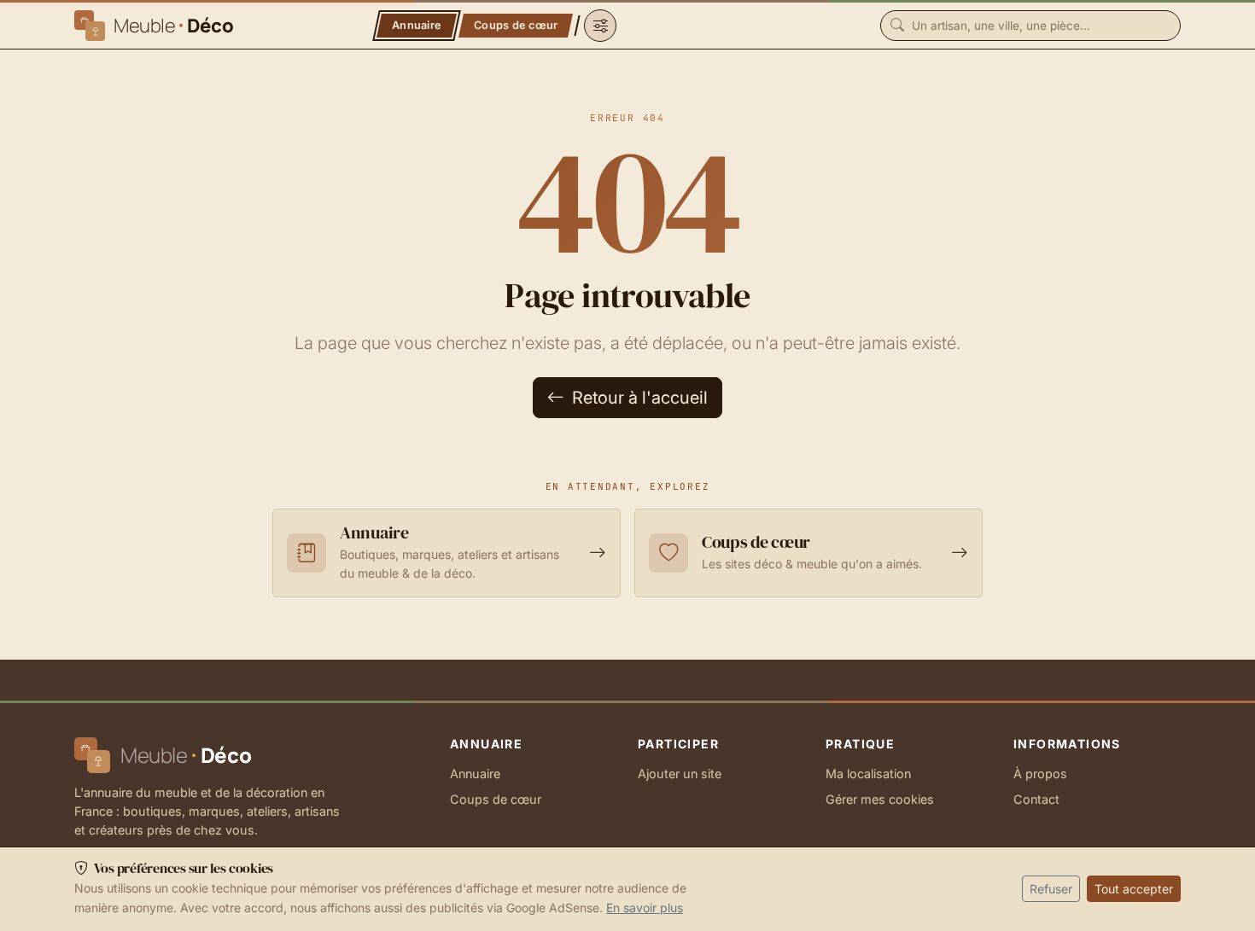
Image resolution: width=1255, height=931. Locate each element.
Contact (1036, 799)
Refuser (1051, 889)
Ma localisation (868, 773)
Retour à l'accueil (638, 397)
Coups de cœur (495, 799)
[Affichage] (600, 25)
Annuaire (475, 773)
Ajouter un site (679, 773)
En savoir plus (644, 907)
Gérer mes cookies (880, 799)
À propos (1040, 773)
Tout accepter (1133, 889)
